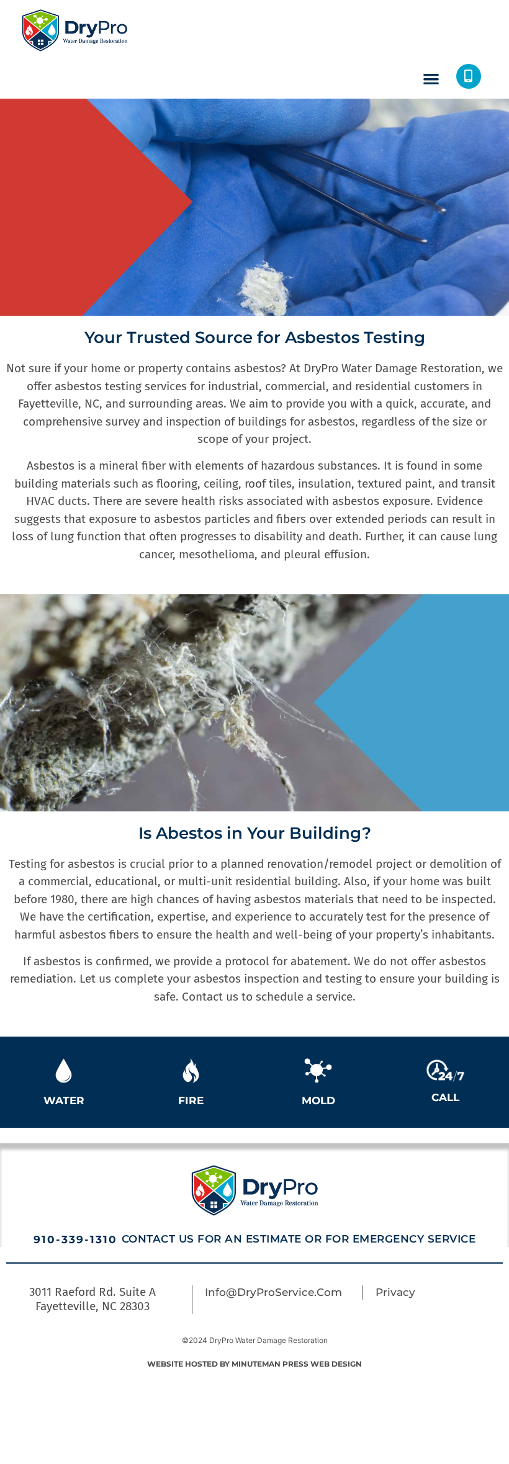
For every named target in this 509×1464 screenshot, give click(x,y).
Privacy (395, 1292)
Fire (191, 1100)
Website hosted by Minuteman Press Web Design (254, 1363)
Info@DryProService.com (273, 1292)
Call (445, 1097)
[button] (431, 78)
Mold (318, 1100)
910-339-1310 (78, 1239)
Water (63, 1100)
